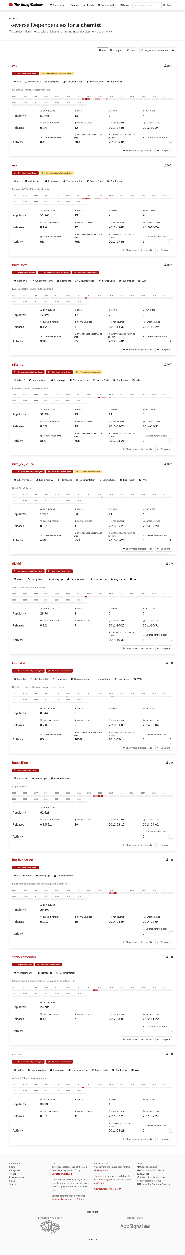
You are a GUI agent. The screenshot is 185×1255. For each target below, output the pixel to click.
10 (76, 921)
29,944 (45, 613)
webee (17, 1054)
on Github (99, 1183)
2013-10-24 (151, 127)
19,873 (45, 514)
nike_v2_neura (23, 464)
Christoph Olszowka (62, 1173)
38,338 (45, 1104)
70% (77, 142)
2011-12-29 (151, 326)
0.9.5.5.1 (46, 824)
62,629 (45, 812)
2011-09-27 (151, 1116)
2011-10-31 (151, 625)
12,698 (45, 314)
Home (12, 1166)
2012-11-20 (151, 1019)
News (12, 1180)
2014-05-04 (151, 725)
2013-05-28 (117, 440)
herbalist (18, 663)
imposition (20, 762)
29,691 (45, 909)
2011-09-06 (117, 127)
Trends (12, 1173)
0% (42, 142)
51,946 (45, 115)
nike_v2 (18, 364)
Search (12, 1184)
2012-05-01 (117, 341)
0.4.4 (43, 127)
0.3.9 (43, 426)
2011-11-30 (117, 326)
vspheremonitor (24, 957)
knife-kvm (19, 265)
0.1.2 (43, 326)
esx (14, 66)
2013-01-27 (117, 426)
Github (80, 1199)
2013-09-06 (117, 142)
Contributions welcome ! (108, 1188)
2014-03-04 (117, 921)
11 (110, 414)
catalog (105, 1179)
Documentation (17, 1177)
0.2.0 (43, 725)
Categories (14, 1170)
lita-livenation (22, 860)
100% (78, 739)
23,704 (45, 1007)
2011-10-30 (117, 640)
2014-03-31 (151, 426)
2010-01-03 (117, 725)
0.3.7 (43, 526)
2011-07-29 (117, 1116)
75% (77, 440)
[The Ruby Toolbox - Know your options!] (26, 5)
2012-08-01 (117, 1019)
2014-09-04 (151, 921)
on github (103, 1170)
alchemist (88, 24)
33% (43, 341)
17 (76, 314)
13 (76, 115)
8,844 (44, 713)
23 (76, 414)
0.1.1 (43, 1019)
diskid (16, 563)
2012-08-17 (117, 824)
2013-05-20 (117, 526)
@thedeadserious (60, 1199)
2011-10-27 (117, 625)
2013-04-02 (151, 824)
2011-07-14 (117, 739)
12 (76, 127)
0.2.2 (43, 625)
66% (43, 440)
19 (76, 426)
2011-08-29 (117, 1130)
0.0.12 (44, 921)
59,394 (45, 414)
